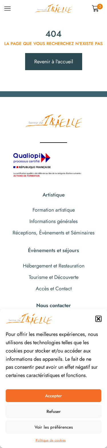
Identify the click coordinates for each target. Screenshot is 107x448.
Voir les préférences (54, 427)
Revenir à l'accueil (53, 61)
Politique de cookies (51, 440)
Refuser (54, 411)
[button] (98, 319)
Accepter (53, 396)
